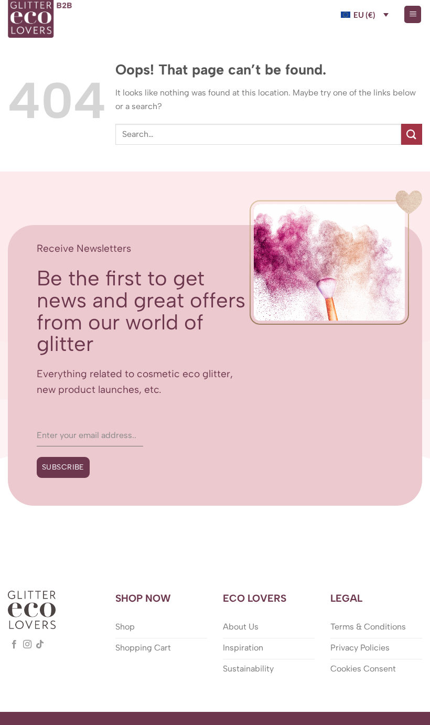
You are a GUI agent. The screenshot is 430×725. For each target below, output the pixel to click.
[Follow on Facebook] (14, 644)
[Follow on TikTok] (40, 644)
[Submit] (411, 134)
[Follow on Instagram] (27, 644)
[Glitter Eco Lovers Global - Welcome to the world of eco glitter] (41, 19)
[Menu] (412, 14)
